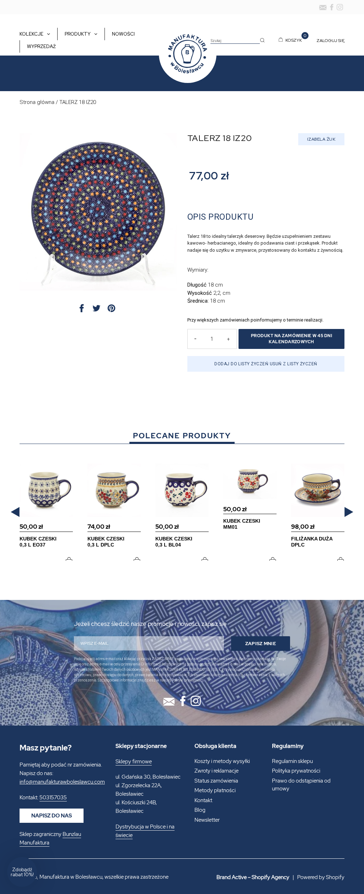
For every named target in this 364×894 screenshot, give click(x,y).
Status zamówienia (216, 780)
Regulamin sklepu (292, 761)
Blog (199, 810)
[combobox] (235, 41)
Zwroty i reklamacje (216, 770)
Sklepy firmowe (134, 761)
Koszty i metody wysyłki (222, 761)
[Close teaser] (39, 854)
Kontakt (203, 800)
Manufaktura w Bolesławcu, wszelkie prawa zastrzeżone (103, 876)
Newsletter (207, 820)
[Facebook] (331, 7)
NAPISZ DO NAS (51, 815)
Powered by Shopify (320, 877)
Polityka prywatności (296, 770)
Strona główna (37, 102)
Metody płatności (215, 790)
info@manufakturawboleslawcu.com (62, 781)
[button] (15, 512)
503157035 (53, 797)
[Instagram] (340, 7)
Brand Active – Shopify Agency (252, 877)
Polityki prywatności (188, 680)
